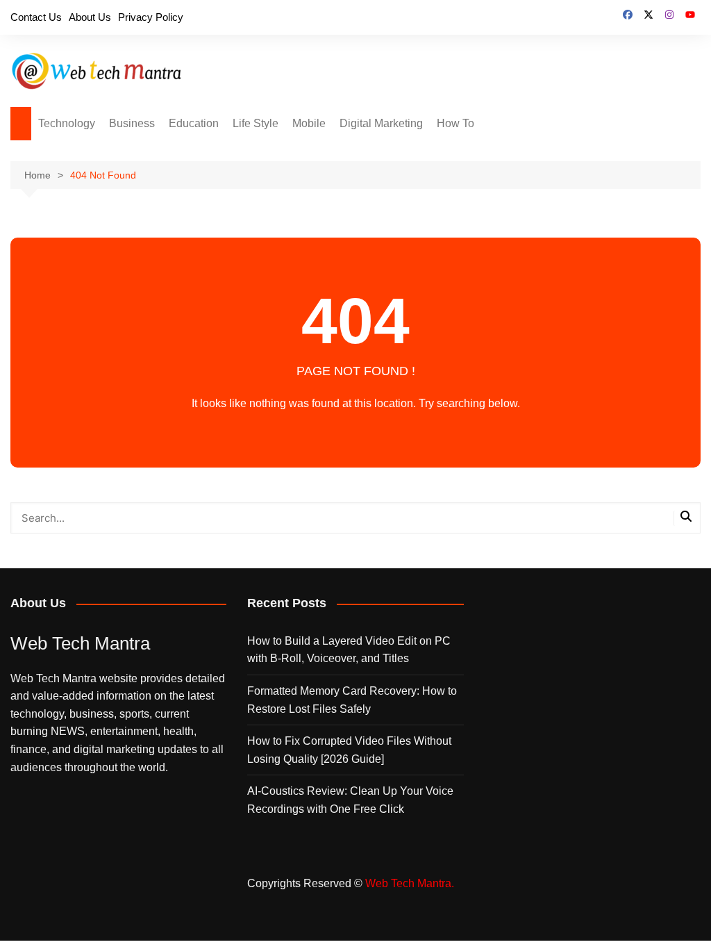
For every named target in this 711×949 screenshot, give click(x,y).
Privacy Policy (150, 17)
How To (455, 123)
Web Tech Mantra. (409, 883)
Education (194, 123)
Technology (66, 123)
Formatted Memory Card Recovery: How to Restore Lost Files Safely (352, 700)
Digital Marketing (381, 123)
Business (132, 123)
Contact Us (36, 17)
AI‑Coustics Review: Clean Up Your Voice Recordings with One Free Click (350, 800)
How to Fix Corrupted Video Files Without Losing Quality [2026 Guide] (349, 750)
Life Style (255, 123)
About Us (90, 17)
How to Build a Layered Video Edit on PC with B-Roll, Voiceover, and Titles (349, 650)
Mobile (309, 123)
